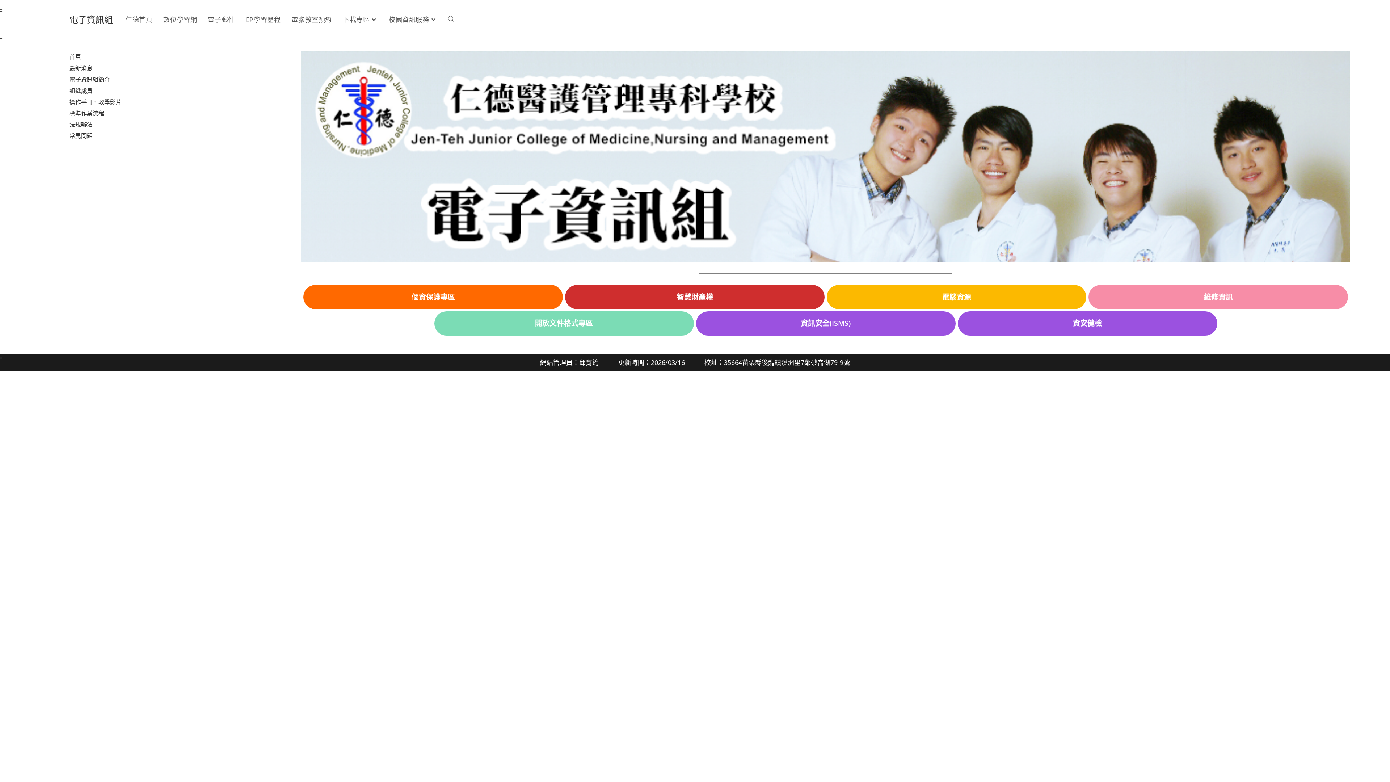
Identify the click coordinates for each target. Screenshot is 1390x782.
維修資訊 (1218, 297)
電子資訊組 (91, 19)
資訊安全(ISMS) (826, 323)
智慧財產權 (695, 297)
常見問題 (81, 136)
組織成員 (81, 91)
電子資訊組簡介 (90, 79)
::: (1, 10)
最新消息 (81, 68)
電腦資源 (956, 297)
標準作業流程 (87, 113)
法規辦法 (81, 125)
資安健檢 (1087, 323)
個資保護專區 (433, 297)
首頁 (75, 57)
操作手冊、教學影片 (96, 102)
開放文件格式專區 (564, 323)
